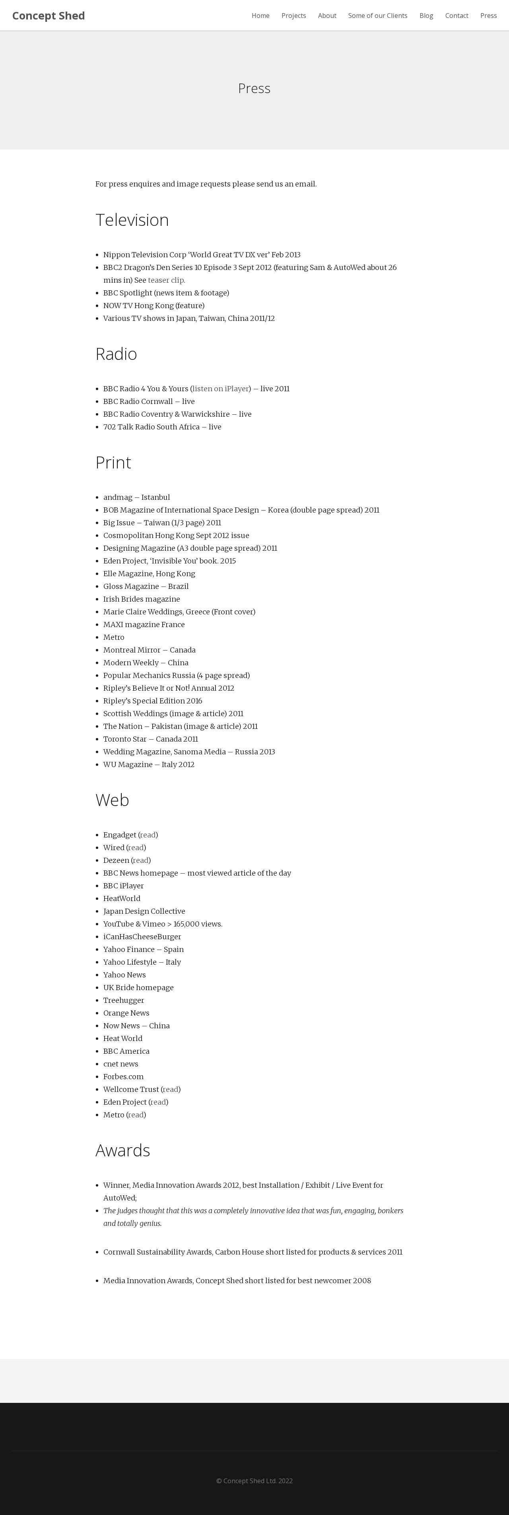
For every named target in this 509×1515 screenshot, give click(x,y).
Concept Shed (48, 15)
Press (488, 15)
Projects (294, 15)
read (147, 834)
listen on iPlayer (220, 388)
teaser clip (166, 280)
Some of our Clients (378, 15)
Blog (426, 15)
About (327, 15)
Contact (456, 15)
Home (261, 15)
